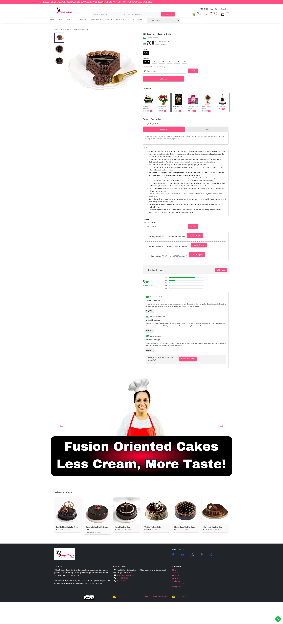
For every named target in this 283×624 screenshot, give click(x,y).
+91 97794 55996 (202, 9)
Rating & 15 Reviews (151, 37)
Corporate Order (182, 491)
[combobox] (109, 14)
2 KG (169, 62)
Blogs (174, 465)
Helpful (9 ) (149, 350)
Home (56, 29)
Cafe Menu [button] (80, 19)
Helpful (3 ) (149, 330)
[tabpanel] (186, 137)
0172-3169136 (121, 476)
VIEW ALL (221, 270)
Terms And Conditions (179, 479)
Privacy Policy (177, 481)
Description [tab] (163, 129)
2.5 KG (177, 62)
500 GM (147, 62)
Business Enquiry (123, 491)
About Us (175, 467)
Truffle (146, 53)
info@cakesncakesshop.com (125, 470)
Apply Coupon (195, 235)
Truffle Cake (65, 29)
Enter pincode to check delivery (154, 67)
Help (211, 9)
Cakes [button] (51, 19)
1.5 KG (162, 62)
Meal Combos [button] (95, 19)
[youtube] (182, 449)
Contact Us (175, 470)
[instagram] (211, 449)
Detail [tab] (207, 129)
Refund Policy (176, 473)
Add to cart (163, 79)
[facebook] (173, 449)
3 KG (184, 62)
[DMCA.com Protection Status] (90, 492)
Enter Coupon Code (150, 222)
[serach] (168, 14)
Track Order (225, 9)
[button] (196, 14)
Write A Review (188, 359)
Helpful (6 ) (149, 311)
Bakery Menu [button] (64, 19)
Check (193, 71)
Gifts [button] (108, 19)
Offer (217, 9)
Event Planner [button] (135, 19)
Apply (193, 226)
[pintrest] (192, 449)
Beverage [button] (120, 19)
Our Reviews (176, 476)
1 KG (154, 62)
